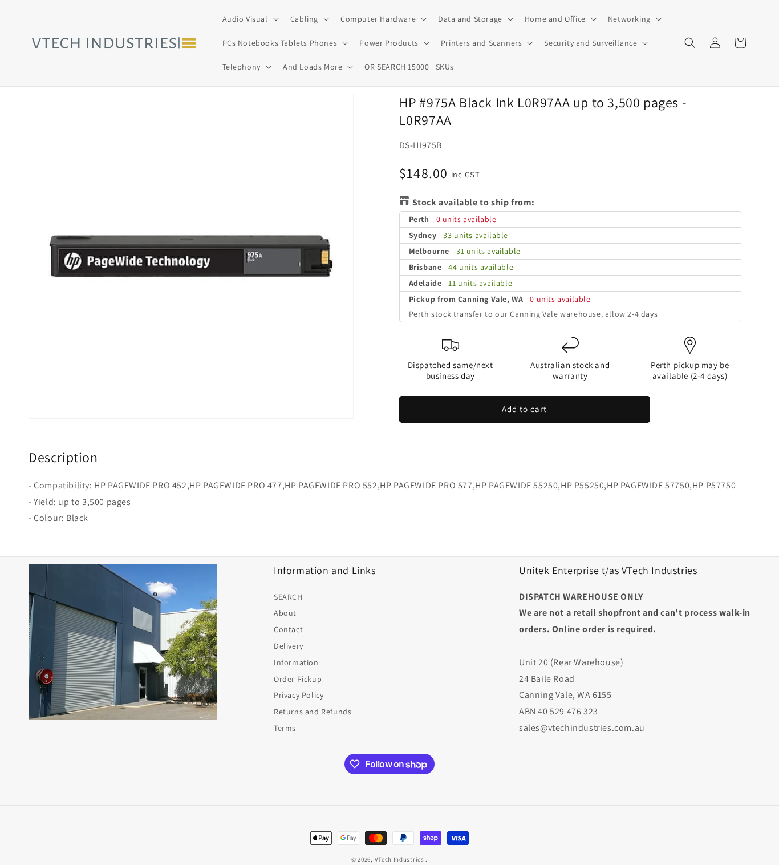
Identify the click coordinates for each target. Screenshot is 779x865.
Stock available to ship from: (473, 202)
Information (296, 662)
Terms (285, 728)
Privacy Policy (298, 695)
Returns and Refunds (312, 711)
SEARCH (288, 597)
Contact (288, 629)
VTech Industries (399, 859)
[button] (249, 19)
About (285, 613)
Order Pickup (298, 679)
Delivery (288, 646)
